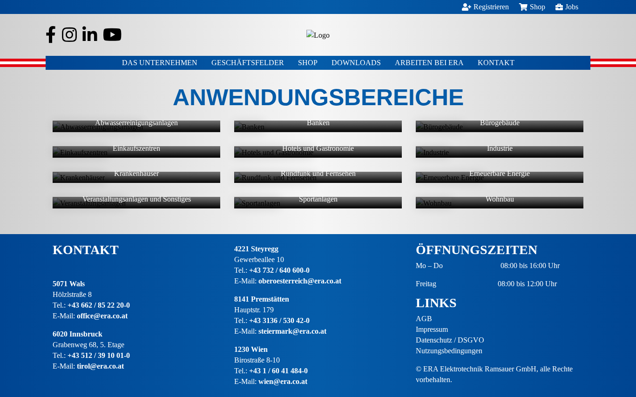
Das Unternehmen (159, 63)
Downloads (356, 63)
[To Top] (615, 357)
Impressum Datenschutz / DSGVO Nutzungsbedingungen (450, 340)
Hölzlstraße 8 (72, 294)
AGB (424, 319)
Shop (308, 63)
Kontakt (496, 63)
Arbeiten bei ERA (429, 63)
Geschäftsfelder (247, 63)
